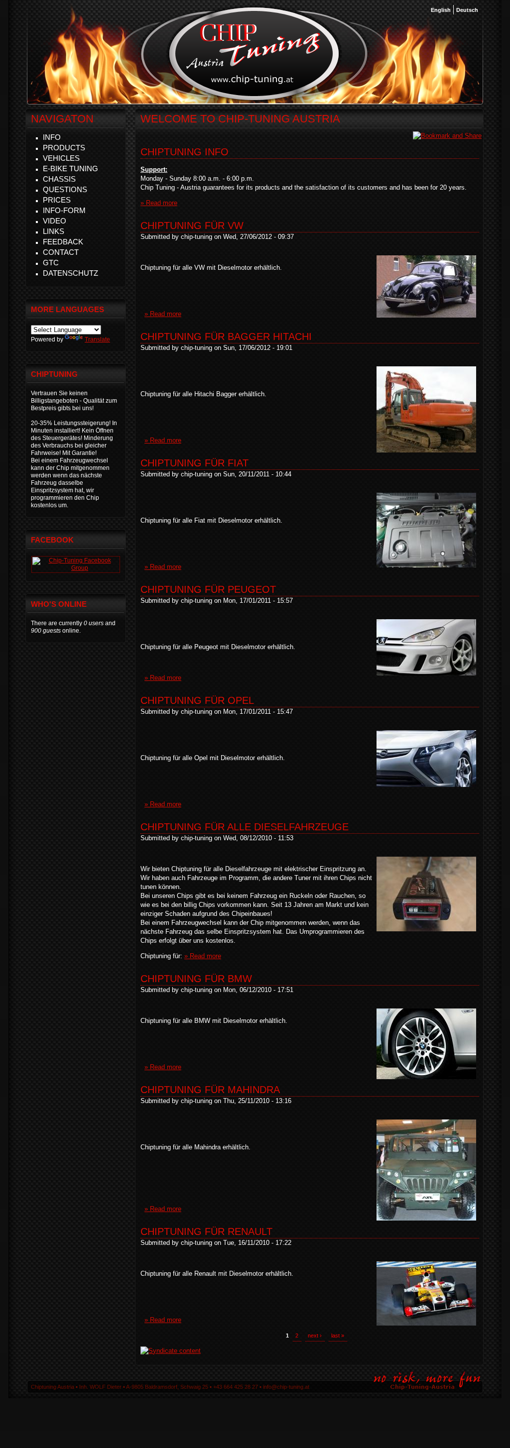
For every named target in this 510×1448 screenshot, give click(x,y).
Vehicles (61, 158)
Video (54, 221)
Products (64, 147)
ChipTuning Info (184, 151)
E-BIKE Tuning (70, 168)
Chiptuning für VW (192, 225)
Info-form (64, 210)
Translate (97, 339)
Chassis (59, 179)
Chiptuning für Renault (206, 1231)
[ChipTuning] (76, 567)
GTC (51, 262)
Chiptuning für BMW (196, 978)
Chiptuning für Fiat (194, 462)
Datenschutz (70, 273)
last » (337, 1335)
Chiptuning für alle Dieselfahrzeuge (244, 826)
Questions (65, 189)
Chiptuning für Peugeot (208, 589)
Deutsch (467, 10)
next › (315, 1335)
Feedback (63, 241)
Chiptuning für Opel (197, 700)
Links (53, 231)
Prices (57, 200)
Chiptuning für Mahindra (210, 1089)
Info (52, 137)
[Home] (254, 99)
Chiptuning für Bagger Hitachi (226, 336)
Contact (61, 252)
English (441, 10)
